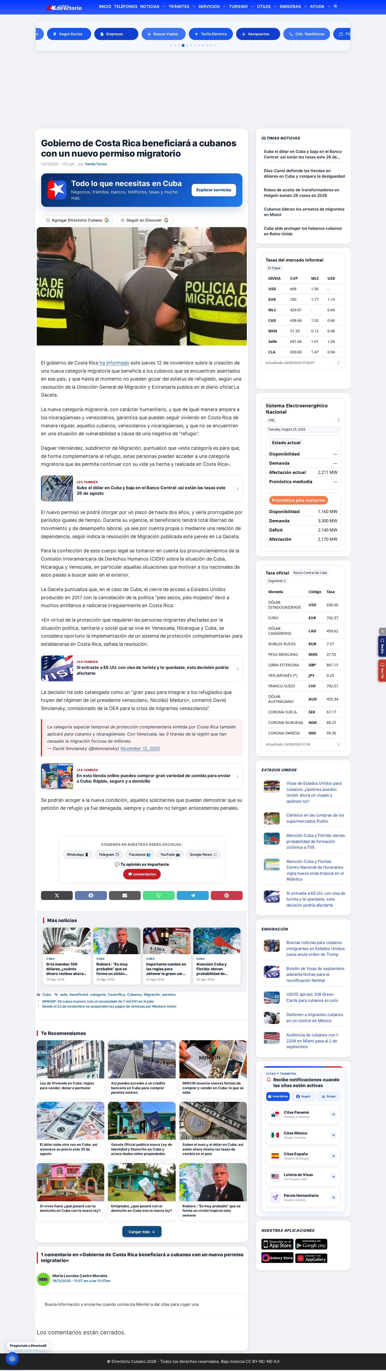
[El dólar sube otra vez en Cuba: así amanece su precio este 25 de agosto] (70, 1121)
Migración (152, 994)
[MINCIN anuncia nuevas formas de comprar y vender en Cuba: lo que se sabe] (213, 1059)
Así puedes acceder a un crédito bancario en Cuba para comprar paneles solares (138, 1087)
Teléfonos (126, 6)
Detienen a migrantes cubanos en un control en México (314, 1017)
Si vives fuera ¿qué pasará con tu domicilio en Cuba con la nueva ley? (70, 1208)
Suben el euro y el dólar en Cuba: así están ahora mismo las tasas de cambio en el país (212, 1149)
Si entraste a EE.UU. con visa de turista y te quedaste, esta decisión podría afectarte (315, 899)
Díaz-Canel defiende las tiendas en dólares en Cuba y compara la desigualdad (304, 173)
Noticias (149, 6)
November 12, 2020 (140, 748)
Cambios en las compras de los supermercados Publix (315, 818)
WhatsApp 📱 (78, 854)
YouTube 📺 (170, 854)
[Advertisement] (193, 90)
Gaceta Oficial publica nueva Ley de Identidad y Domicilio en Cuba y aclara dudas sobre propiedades (141, 1149)
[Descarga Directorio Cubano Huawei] (311, 1261)
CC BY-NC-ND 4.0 (262, 1361)
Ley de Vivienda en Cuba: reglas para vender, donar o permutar (67, 1085)
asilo (63, 994)
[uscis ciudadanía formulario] (274, 1038)
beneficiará (79, 994)
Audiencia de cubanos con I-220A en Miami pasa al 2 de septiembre (312, 1040)
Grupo (331, 1096)
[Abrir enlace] (274, 786)
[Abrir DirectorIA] (12, 1358)
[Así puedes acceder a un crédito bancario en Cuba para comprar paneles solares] (141, 1059)
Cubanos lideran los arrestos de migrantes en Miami (304, 212)
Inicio (105, 6)
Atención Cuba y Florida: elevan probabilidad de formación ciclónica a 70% (315, 841)
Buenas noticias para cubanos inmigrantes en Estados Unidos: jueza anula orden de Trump (315, 948)
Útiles (264, 6)
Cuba (46, 994)
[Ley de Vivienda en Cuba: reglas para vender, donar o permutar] (70, 1059)
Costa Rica (116, 994)
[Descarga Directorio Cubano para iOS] (277, 1247)
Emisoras (290, 6)
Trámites (179, 6)
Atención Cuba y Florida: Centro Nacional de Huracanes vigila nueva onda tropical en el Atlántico (315, 870)
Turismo (238, 6)
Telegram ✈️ (109, 854)
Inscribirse (280, 1096)
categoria (98, 994)
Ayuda (317, 6)
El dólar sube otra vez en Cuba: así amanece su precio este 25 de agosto (68, 1149)
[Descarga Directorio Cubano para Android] (311, 1247)
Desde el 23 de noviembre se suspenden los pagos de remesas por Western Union (109, 1006)
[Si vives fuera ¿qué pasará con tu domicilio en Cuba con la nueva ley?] (70, 1182)
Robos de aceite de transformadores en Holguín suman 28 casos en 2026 (301, 192)
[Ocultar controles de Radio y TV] (382, 631)
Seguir (306, 1096)
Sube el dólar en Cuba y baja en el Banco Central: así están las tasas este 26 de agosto (303, 154)
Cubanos (134, 994)
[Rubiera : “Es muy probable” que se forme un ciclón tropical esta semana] (213, 1182)
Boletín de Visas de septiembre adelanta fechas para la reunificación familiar (315, 974)
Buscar (336, 7)
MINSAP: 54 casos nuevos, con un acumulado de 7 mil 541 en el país (98, 1001)
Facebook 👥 (139, 854)
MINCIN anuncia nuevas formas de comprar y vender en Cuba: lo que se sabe (213, 1087)
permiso (169, 994)
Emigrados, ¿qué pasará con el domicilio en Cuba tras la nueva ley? (141, 1208)
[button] (382, 646)
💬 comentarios (142, 874)
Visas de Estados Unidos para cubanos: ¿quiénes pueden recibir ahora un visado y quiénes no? (313, 792)
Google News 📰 (203, 854)
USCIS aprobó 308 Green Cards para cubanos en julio (312, 997)
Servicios (209, 6)
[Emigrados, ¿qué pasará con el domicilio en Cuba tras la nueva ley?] (141, 1182)
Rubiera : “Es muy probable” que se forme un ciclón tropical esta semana (211, 1210)
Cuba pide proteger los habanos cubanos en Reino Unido (303, 231)
